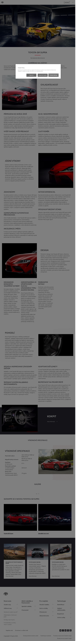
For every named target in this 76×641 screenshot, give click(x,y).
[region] (38, 71)
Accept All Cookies (43, 75)
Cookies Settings (53, 75)
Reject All (31, 75)
